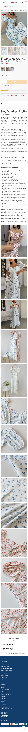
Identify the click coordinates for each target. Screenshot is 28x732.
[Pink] (8, 69)
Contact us (3, 686)
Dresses (20, 10)
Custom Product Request (6, 670)
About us (3, 684)
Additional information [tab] (6, 107)
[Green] (3, 69)
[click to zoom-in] (14, 29)
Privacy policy (4, 691)
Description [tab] (4, 103)
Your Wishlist (4, 677)
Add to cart (17, 81)
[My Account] (23, 2)
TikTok (2, 701)
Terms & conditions (5, 689)
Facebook (3, 696)
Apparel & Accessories (9, 10)
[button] (26, 2)
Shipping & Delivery (5, 666)
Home (2, 10)
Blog (2, 679)
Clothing (16, 10)
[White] (12, 69)
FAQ (2, 663)
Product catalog (4, 675)
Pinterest (3, 698)
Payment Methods (5, 664)
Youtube (3, 700)
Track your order (4, 661)
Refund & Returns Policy (6, 668)
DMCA (2, 687)
